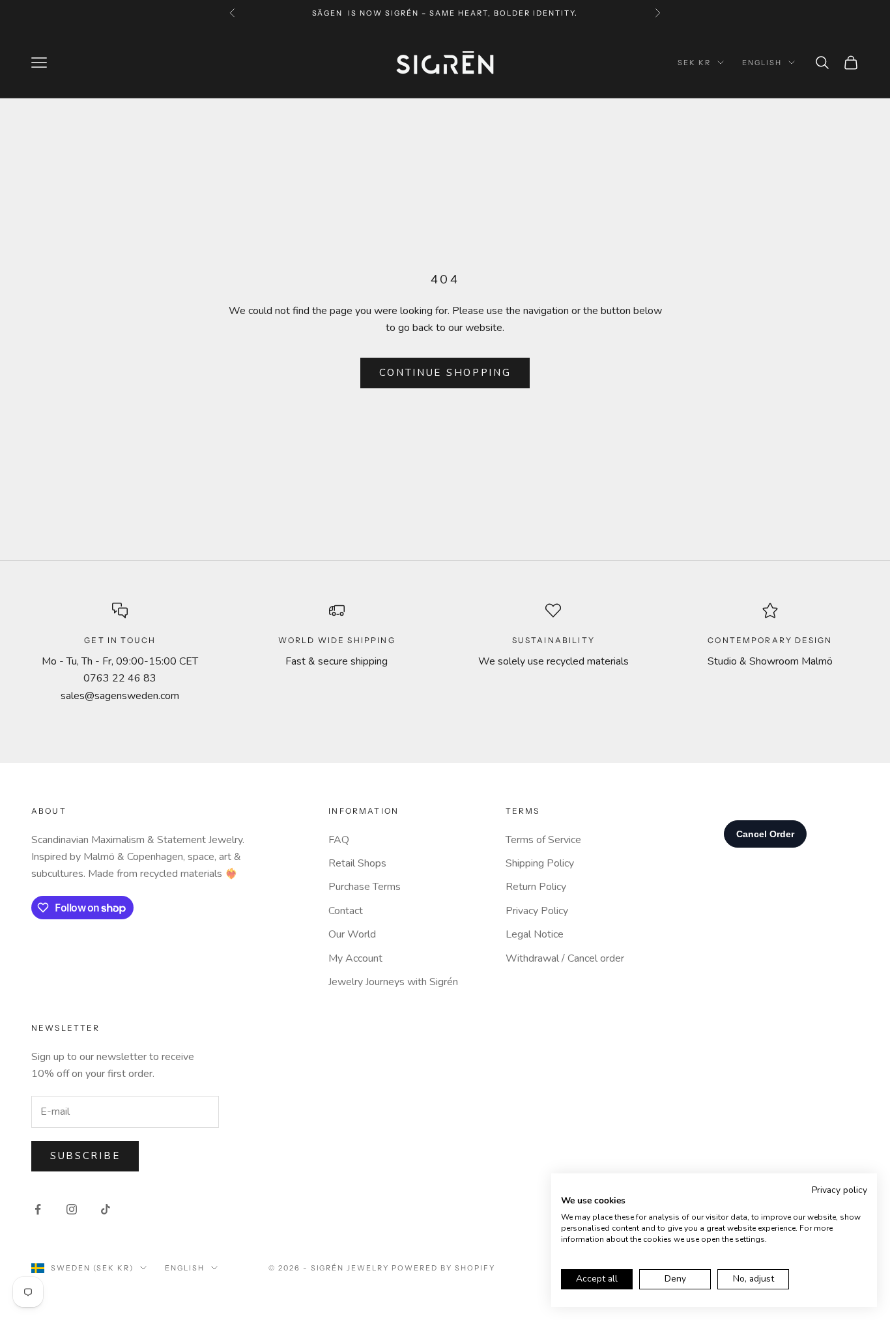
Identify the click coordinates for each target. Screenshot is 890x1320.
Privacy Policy (537, 911)
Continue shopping (445, 372)
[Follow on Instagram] (71, 1209)
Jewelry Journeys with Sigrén (393, 982)
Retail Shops (357, 863)
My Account (355, 958)
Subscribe (85, 1155)
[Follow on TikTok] (105, 1209)
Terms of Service (543, 840)
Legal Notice (535, 934)
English (762, 62)
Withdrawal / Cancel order (565, 958)
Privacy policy (839, 1190)
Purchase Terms (364, 887)
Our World (352, 934)
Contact (345, 911)
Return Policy (536, 887)
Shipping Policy (540, 863)
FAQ (338, 840)
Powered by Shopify (443, 1267)
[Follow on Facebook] (37, 1209)
